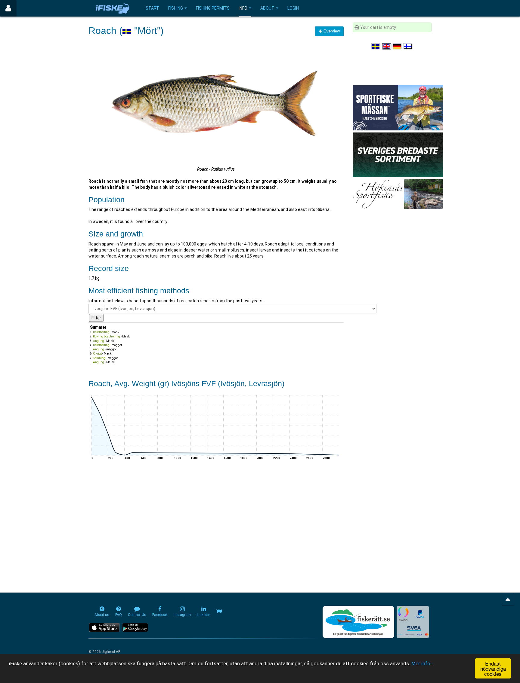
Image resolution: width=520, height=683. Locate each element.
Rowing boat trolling (106, 336)
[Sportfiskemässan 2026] (398, 107)
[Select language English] (386, 46)
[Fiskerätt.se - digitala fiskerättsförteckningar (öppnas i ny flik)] (358, 622)
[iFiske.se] (112, 8)
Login (293, 8)
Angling (98, 341)
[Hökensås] (398, 193)
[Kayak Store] (398, 154)
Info (243, 8)
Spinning (99, 358)
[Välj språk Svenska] (376, 46)
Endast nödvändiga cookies (493, 668)
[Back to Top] (508, 599)
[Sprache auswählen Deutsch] (397, 46)
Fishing (175, 8)
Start (152, 8)
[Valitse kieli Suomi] (408, 46)
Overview (331, 31)
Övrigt (97, 353)
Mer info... (422, 663)
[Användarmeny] (8, 8)
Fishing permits (213, 8)
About (267, 8)
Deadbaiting (101, 332)
